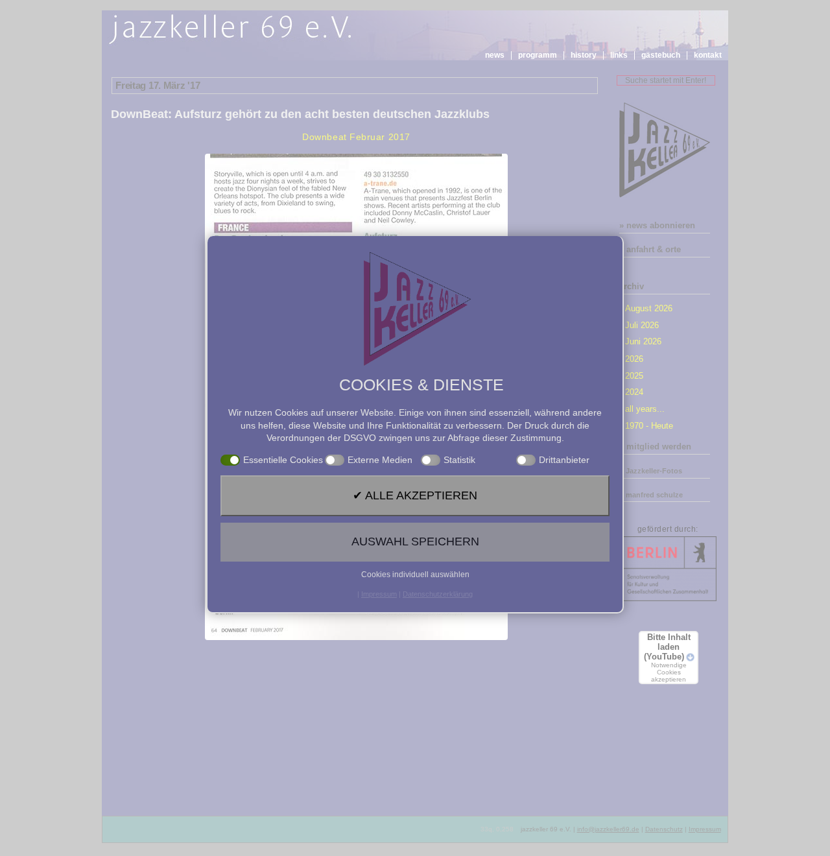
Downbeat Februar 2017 (356, 137)
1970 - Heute (649, 426)
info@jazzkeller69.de (608, 829)
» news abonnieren (657, 225)
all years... (645, 409)
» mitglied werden (655, 446)
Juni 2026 (643, 341)
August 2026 (648, 308)
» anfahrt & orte (650, 249)
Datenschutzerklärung (438, 594)
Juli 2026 (642, 325)
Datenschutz (664, 829)
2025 (634, 376)
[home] (233, 30)
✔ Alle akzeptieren (415, 495)
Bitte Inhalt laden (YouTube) (667, 657)
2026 (634, 359)
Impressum (705, 829)
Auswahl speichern (415, 541)
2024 (634, 392)
